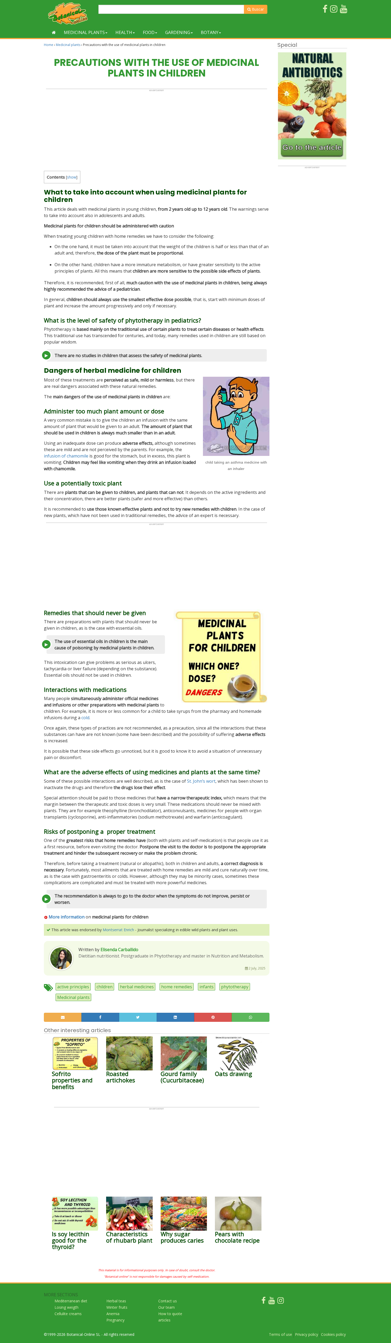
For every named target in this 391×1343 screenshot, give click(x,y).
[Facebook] (263, 1301)
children (105, 987)
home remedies (176, 987)
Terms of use (280, 1334)
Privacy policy (306, 1334)
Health (123, 32)
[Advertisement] (156, 129)
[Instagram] (280, 1301)
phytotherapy (234, 987)
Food (149, 32)
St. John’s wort (201, 781)
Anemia (112, 1313)
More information (67, 917)
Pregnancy (115, 1320)
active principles (73, 987)
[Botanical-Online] (69, 13)
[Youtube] (271, 1301)
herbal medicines (137, 987)
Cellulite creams (68, 1313)
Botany (209, 32)
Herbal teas (116, 1300)
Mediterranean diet (71, 1300)
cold (85, 718)
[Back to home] (54, 32)
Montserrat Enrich (118, 929)
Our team (166, 1307)
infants (206, 987)
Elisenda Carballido (119, 949)
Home (48, 45)
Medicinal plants (84, 32)
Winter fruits (116, 1307)
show (71, 177)
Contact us (167, 1300)
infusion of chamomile (66, 456)
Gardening (177, 32)
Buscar (257, 9)
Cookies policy (333, 1334)
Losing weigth (66, 1307)
